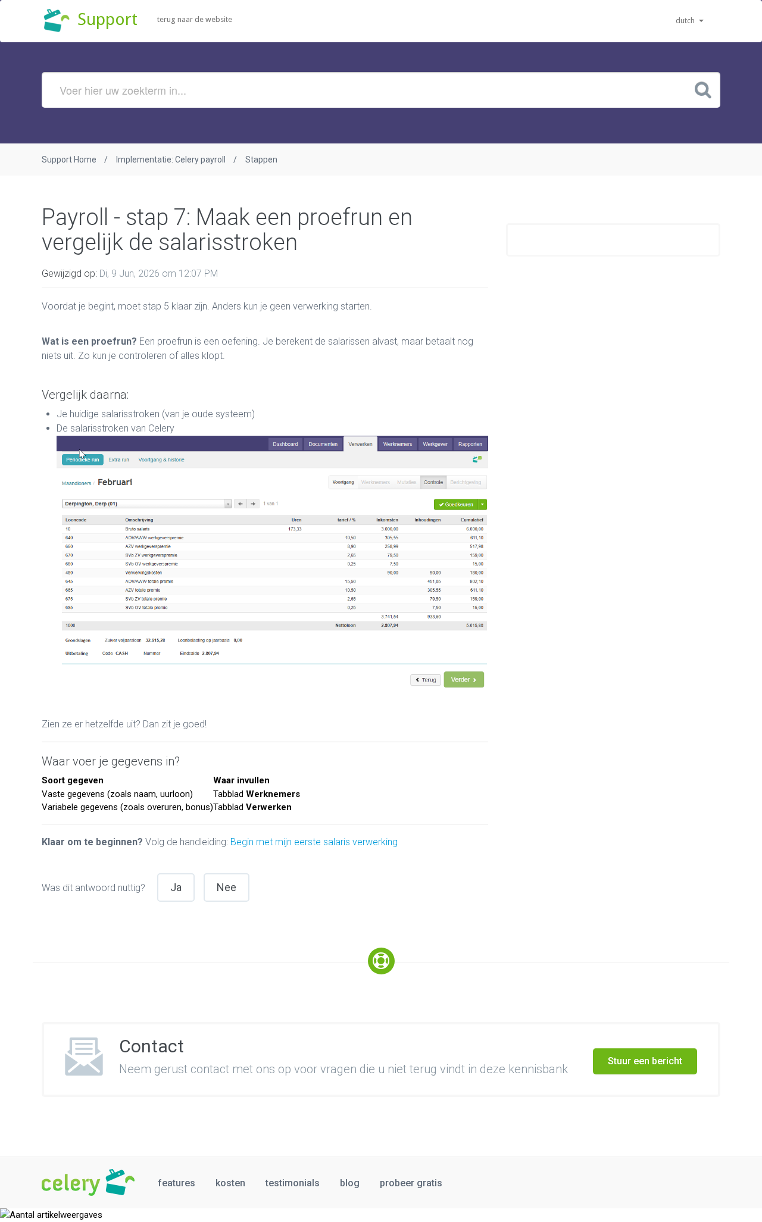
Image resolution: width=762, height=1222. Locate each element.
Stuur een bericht (645, 1061)
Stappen (261, 159)
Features (176, 1183)
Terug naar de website (194, 19)
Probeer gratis (411, 1183)
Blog (350, 1183)
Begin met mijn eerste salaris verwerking (314, 842)
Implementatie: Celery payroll (171, 159)
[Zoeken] (703, 89)
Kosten (230, 1183)
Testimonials (293, 1183)
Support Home (69, 159)
